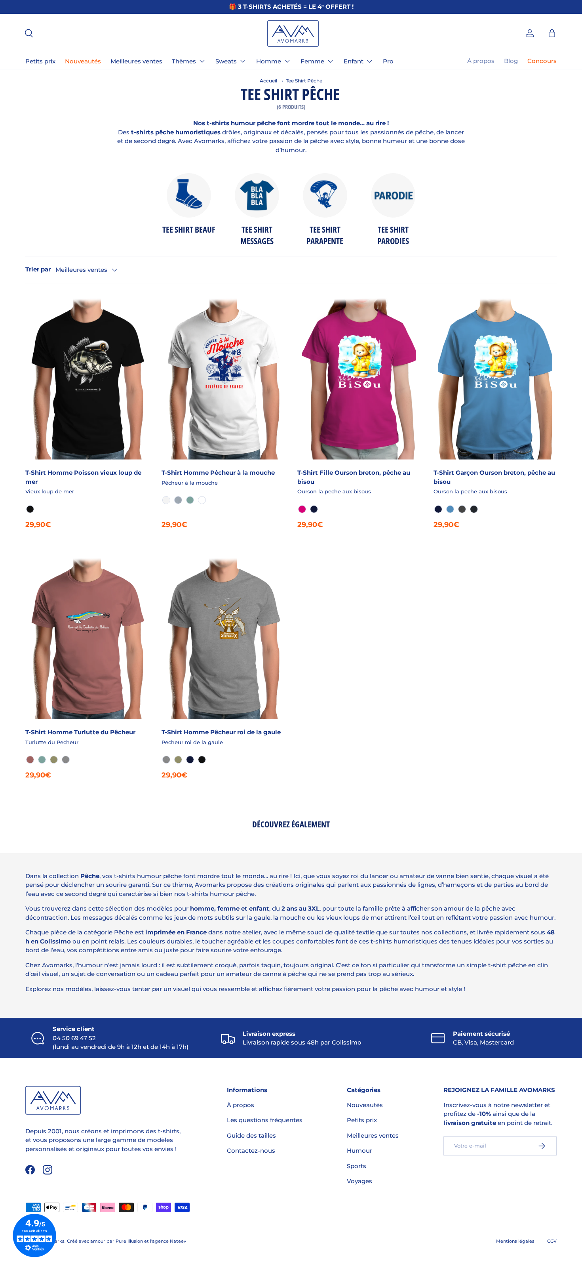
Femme (312, 61)
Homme (268, 61)
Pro (388, 61)
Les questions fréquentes (264, 1120)
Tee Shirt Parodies (393, 235)
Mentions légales (515, 1241)
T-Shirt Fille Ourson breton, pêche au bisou (353, 477)
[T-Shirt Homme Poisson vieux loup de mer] (87, 378)
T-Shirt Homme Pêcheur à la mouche (218, 472)
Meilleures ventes (136, 61)
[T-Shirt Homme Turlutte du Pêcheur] (87, 638)
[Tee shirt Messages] (257, 195)
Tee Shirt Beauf (188, 229)
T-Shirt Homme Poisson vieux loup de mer (83, 477)
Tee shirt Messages (257, 235)
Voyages (359, 1181)
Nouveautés (83, 61)
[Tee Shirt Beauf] (189, 195)
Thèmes (184, 61)
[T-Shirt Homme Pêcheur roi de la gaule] (223, 638)
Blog (511, 61)
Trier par (38, 269)
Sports (356, 1166)
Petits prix (40, 61)
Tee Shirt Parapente (324, 235)
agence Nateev (169, 1241)
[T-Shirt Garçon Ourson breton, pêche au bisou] (495, 378)
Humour (359, 1150)
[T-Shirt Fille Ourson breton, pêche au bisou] (359, 378)
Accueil (268, 81)
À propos (481, 61)
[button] (552, 33)
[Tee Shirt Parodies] (393, 195)
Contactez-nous (251, 1150)
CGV (552, 1241)
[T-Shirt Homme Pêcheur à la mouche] (223, 378)
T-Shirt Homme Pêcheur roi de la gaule (221, 732)
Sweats (226, 61)
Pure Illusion (129, 1241)
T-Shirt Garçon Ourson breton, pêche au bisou (494, 477)
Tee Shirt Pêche (304, 81)
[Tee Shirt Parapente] (325, 195)
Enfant (353, 61)
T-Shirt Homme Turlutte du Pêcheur (80, 732)
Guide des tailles (251, 1135)
